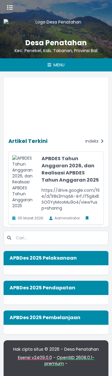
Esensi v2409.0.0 (35, 358)
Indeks (92, 141)
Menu (58, 65)
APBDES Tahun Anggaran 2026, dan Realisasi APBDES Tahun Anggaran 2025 (70, 169)
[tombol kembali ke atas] (100, 364)
